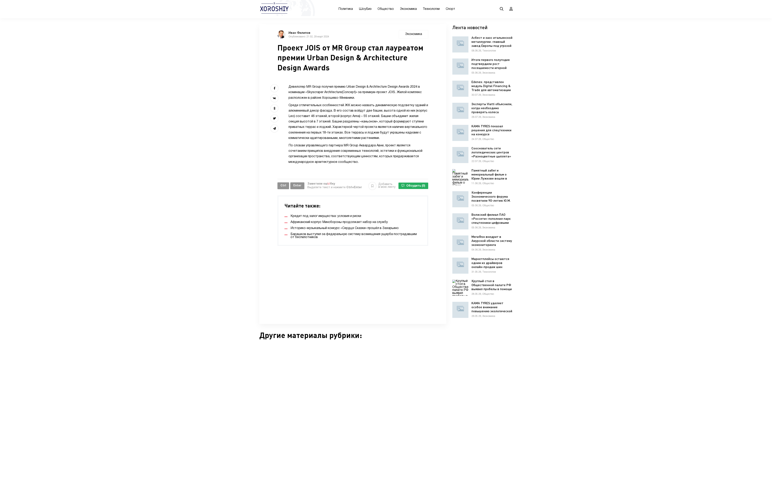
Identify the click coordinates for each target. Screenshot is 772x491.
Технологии (431, 9)
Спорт (450, 9)
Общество (386, 9)
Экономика (408, 9)
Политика (345, 9)
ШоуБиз (365, 9)
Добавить (386, 185)
